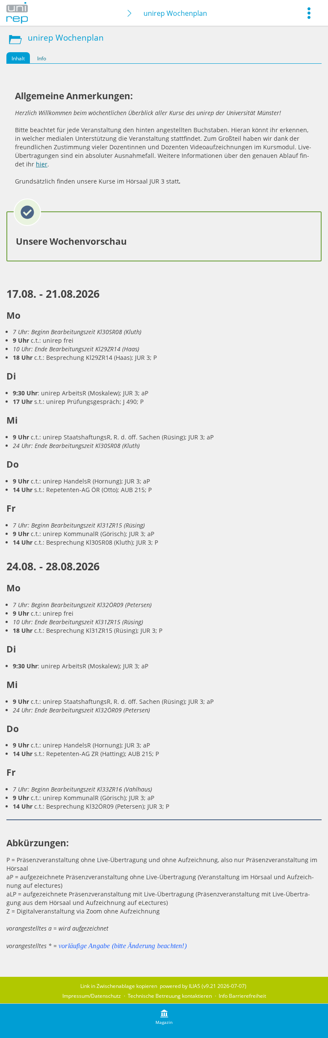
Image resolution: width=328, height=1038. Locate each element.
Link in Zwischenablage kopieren (118, 986)
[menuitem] (309, 13)
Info (41, 58)
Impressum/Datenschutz (91, 995)
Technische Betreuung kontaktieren (170, 995)
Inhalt (18, 58)
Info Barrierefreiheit (242, 995)
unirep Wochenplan (175, 13)
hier (41, 164)
